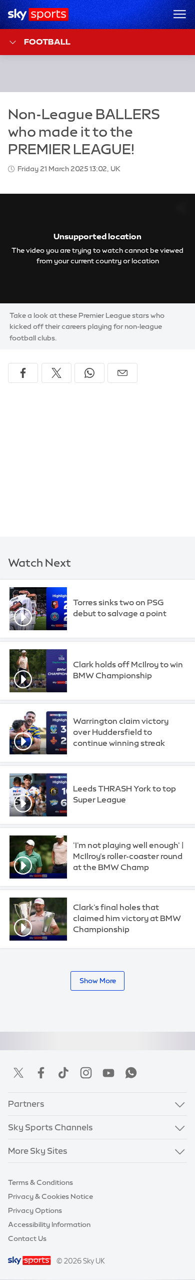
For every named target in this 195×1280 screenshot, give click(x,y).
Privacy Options (35, 1210)
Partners (26, 1103)
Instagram (86, 1073)
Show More (98, 980)
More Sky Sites (38, 1150)
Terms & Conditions (40, 1182)
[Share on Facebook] (23, 373)
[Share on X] (57, 373)
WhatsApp (131, 1073)
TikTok (63, 1073)
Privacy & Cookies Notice (50, 1196)
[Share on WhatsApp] (89, 373)
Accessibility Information (49, 1224)
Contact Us (27, 1238)
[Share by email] (123, 373)
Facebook (41, 1073)
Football (47, 42)
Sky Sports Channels (50, 1127)
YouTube (108, 1073)
